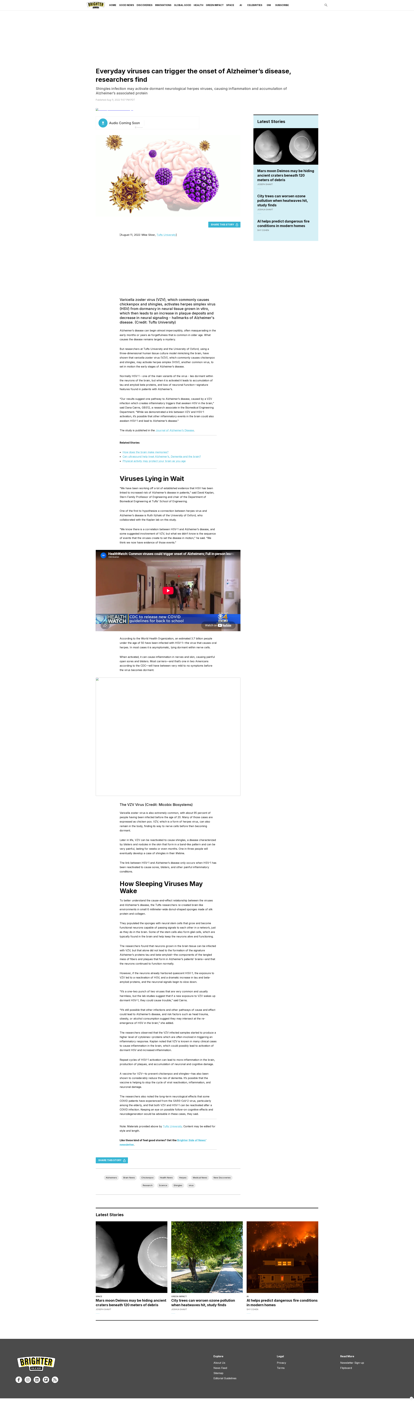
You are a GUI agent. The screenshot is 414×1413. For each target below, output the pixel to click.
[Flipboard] (46, 1379)
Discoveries (145, 5)
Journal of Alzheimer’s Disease (175, 430)
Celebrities (254, 5)
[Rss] (55, 1379)
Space (230, 5)
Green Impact (215, 5)
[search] (326, 5)
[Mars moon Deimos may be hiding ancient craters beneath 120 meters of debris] (131, 1257)
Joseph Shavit (265, 184)
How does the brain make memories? (146, 452)
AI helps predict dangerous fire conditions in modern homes (283, 223)
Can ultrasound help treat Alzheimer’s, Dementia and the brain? (162, 456)
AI (241, 5)
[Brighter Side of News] (96, 5)
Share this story (222, 224)
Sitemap (218, 1373)
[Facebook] (19, 1379)
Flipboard (346, 1368)
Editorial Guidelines (224, 1378)
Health (198, 5)
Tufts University (166, 234)
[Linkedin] (37, 1379)
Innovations (163, 5)
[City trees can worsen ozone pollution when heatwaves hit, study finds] (207, 1257)
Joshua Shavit (265, 209)
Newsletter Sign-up (352, 1362)
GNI (269, 5)
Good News (126, 5)
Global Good (182, 5)
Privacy (281, 1362)
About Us (219, 1362)
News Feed (220, 1368)
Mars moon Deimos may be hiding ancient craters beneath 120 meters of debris (285, 175)
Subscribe (282, 5)
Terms (281, 1368)
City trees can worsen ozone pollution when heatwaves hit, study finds (282, 200)
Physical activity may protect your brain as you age (154, 461)
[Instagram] (28, 1379)
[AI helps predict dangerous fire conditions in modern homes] (282, 1257)
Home (112, 5)
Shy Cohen (263, 230)
